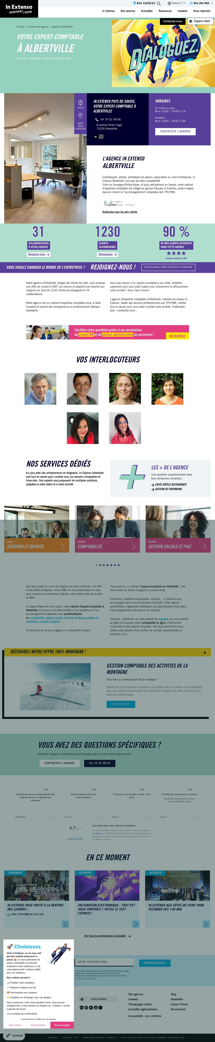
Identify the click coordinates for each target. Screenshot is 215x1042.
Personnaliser (38, 1025)
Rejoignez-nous (36, 254)
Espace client (202, 21)
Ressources (165, 11)
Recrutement (178, 1009)
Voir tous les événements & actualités (105, 936)
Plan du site (70, 1038)
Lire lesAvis (75, 838)
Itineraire (80, 129)
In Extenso (108, 11)
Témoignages (105, 254)
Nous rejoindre (201, 11)
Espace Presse (179, 1004)
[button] (96, 565)
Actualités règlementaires (142, 1009)
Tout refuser (15, 1025)
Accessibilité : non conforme (144, 1016)
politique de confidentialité (85, 978)
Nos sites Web (201, 3)
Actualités (147, 11)
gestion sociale (54, 618)
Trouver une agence (38, 27)
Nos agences (146, 3)
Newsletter (177, 999)
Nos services (128, 11)
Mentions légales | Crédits (99, 1038)
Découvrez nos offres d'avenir (168, 267)
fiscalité (68, 618)
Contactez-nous (172, 21)
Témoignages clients (140, 1004)
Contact (53, 1038)
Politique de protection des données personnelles (153, 1038)
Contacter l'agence (175, 131)
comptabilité (37, 618)
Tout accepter (62, 1025)
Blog (173, 994)
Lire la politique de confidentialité (22, 1014)
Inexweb (182, 11)
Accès (80, 108)
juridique (80, 618)
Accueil (21, 27)
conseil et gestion (50, 622)
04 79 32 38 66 (111, 119)
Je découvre (121, 704)
